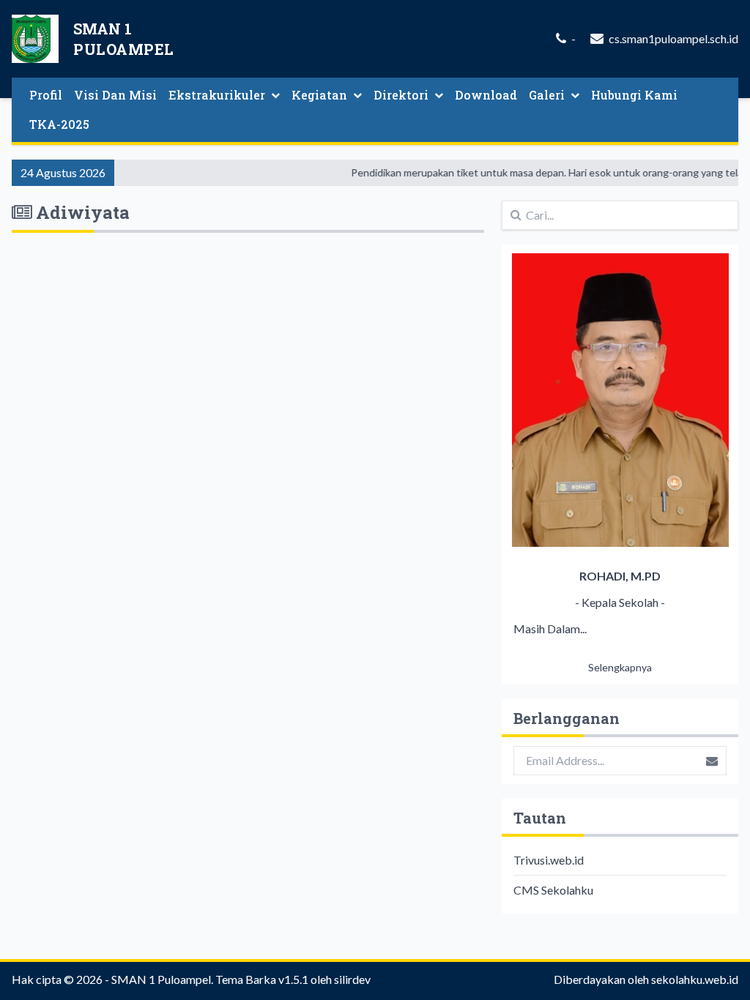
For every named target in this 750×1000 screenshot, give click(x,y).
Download (486, 94)
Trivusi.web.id (548, 860)
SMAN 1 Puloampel (161, 979)
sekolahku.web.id (694, 979)
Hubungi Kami (634, 94)
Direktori (401, 94)
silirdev (352, 979)
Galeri (547, 94)
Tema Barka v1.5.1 (261, 979)
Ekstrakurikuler (216, 94)
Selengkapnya (620, 667)
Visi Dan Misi (115, 94)
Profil (45, 94)
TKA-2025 (59, 124)
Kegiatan (319, 94)
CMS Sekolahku (553, 890)
